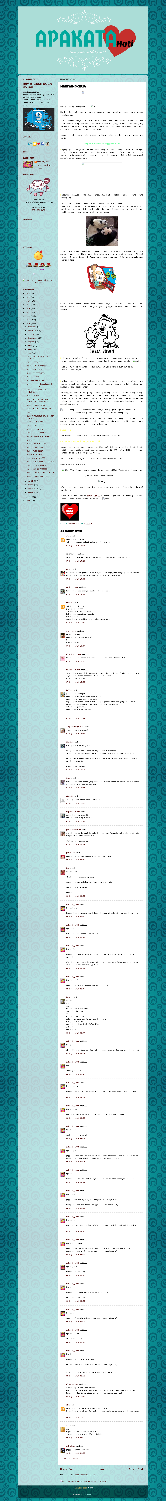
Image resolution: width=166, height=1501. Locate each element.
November (32, 331)
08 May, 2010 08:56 (75, 1275)
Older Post (136, 1469)
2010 (28, 324)
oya (67, 536)
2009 (28, 497)
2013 (28, 312)
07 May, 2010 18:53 (75, 770)
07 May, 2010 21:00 (75, 803)
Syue (68, 778)
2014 (28, 309)
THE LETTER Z (33, 362)
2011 (28, 320)
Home (102, 1469)
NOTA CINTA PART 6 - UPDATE (40, 462)
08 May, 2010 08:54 (75, 1208)
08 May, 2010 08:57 (75, 1322)
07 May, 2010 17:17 (75, 734)
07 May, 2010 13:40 (75, 546)
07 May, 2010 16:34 (75, 646)
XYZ (67, 1426)
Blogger (88, 1494)
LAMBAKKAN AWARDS (35, 422)
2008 (28, 501)
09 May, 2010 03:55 (75, 1438)
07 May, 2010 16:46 (75, 661)
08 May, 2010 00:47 (75, 860)
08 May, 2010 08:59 (75, 1376)
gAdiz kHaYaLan (73, 830)
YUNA (29, 413)
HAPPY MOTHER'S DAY (36, 444)
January (32, 492)
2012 (28, 316)
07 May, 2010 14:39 (75, 579)
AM (67, 1405)
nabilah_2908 (72, 905)
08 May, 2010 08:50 (75, 1118)
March (31, 485)
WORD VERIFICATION (36, 373)
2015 (28, 305)
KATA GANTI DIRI (35, 370)
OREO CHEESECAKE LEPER (38, 437)
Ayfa (68, 569)
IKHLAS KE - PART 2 (36, 433)
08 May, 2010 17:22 (75, 1417)
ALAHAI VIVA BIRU (35, 429)
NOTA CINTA (93, 496)
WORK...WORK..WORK (36, 405)
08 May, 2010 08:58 (75, 1342)
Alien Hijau (72, 1384)
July (30, 346)
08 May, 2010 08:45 (75, 917)
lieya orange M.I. (75, 727)
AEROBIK (31, 440)
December (32, 327)
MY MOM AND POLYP (35, 380)
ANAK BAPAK (32, 426)
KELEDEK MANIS (34, 377)
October (32, 334)
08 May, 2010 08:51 (75, 1162)
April (31, 481)
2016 (28, 301)
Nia (67, 868)
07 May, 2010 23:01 (75, 845)
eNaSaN (69, 796)
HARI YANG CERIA (35, 451)
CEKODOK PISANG (34, 455)
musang (69, 742)
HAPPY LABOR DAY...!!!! (38, 476)
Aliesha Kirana (73, 654)
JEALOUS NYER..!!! (36, 458)
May (30, 353)
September (33, 338)
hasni (68, 997)
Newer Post (67, 1469)
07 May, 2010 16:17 (75, 623)
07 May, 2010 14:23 (75, 561)
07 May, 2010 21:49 (75, 821)
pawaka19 (70, 853)
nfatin (69, 603)
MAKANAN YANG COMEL (36, 396)
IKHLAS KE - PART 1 (36, 466)
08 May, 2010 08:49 (75, 1097)
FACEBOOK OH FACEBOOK (37, 469)
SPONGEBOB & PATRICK (37, 366)
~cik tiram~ (72, 587)
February (32, 489)
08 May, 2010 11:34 (75, 1397)
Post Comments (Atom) (85, 1475)
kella (68, 690)
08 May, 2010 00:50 (75, 896)
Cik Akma (70, 1446)
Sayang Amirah (73, 812)
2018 (28, 294)
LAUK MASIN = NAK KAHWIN (39, 409)
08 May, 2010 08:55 (75, 1255)
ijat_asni (71, 631)
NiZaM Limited (73, 670)
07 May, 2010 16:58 (75, 682)
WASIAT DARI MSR (35, 447)
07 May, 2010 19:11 (75, 788)
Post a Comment (71, 1459)
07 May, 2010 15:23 (75, 594)
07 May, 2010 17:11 (75, 718)
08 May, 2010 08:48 (75, 1054)
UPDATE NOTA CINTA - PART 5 (40, 473)
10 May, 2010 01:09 (75, 1453)
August (31, 342)
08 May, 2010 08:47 (75, 968)
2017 (28, 297)
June (30, 350)
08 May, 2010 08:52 (75, 1183)
